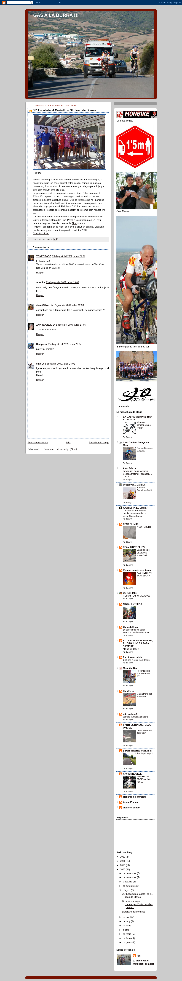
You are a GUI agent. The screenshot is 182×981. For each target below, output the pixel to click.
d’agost (127, 890)
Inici (68, 442)
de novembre (130, 877)
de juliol (127, 917)
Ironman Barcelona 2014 (144, 489)
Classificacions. (41, 233)
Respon (40, 272)
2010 (123, 865)
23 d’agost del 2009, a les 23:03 (62, 282)
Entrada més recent (38, 442)
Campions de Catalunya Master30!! (143, 553)
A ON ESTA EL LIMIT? (135, 508)
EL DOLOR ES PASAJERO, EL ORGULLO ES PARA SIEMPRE (138, 643)
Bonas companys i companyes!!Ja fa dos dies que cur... (137, 904)
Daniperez (41, 344)
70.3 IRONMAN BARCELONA (144, 574)
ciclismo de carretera (134, 797)
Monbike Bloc (130, 668)
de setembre (129, 886)
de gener (127, 942)
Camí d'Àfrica (130, 627)
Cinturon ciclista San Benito (136, 660)
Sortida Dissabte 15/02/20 (145, 449)
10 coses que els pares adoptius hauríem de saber (136, 631)
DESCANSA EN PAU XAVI (144, 732)
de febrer (128, 938)
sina (38, 364)
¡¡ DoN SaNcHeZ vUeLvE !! (137, 751)
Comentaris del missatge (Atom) (60, 449)
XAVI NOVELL (44, 325)
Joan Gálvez (43, 305)
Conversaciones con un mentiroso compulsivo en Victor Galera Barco (135, 513)
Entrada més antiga (99, 442)
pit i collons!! (130, 714)
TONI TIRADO (43, 256)
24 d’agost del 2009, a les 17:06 (69, 325)
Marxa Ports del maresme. (144, 695)
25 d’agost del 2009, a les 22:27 (64, 344)
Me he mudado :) (131, 649)
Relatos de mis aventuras (137, 570)
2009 (123, 869)
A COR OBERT (144, 527)
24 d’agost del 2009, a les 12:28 (67, 305)
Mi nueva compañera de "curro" (144, 425)
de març (127, 934)
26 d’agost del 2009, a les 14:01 (58, 364)
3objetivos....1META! (134, 485)
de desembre (130, 873)
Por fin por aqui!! (144, 753)
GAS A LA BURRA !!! (56, 15)
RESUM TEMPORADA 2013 (136, 596)
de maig (127, 925)
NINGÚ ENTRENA (132, 604)
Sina (74, 223)
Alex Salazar (130, 468)
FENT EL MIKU (131, 524)
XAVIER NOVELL (132, 774)
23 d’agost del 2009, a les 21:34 (68, 256)
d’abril (126, 930)
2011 (123, 861)
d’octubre (128, 881)
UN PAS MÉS (130, 593)
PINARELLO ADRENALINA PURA (143, 779)
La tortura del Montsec (133, 912)
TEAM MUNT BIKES (134, 547)
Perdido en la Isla (132, 657)
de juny (127, 921)
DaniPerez (128, 691)
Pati (138, 956)
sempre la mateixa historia (135, 717)
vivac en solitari (131, 807)
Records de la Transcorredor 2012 (143, 674)
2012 (123, 857)
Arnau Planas (130, 802)
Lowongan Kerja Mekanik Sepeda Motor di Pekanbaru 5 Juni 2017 (137, 474)
